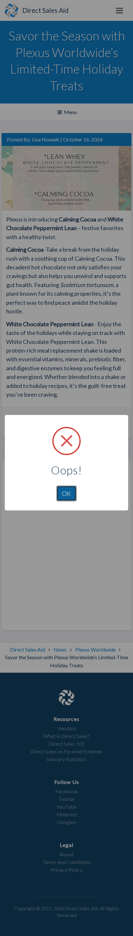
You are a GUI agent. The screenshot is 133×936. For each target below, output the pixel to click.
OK (66, 493)
